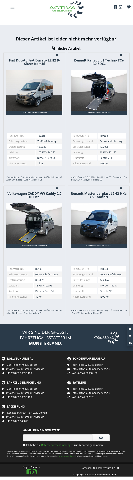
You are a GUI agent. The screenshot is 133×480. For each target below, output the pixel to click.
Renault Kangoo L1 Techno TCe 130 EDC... (99, 62)
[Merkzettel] (128, 7)
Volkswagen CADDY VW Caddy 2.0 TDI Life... (34, 195)
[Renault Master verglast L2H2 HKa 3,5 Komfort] (99, 223)
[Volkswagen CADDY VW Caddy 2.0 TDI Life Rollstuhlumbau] (34, 223)
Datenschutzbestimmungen (57, 445)
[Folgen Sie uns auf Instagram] (120, 7)
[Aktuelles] (130, 336)
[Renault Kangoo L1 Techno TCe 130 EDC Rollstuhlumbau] (99, 90)
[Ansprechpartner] (130, 342)
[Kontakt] (130, 329)
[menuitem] (128, 7)
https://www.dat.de (67, 456)
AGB (116, 468)
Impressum (104, 468)
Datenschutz (88, 468)
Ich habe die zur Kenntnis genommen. (65, 445)
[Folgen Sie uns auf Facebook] (115, 7)
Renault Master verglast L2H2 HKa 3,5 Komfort (99, 195)
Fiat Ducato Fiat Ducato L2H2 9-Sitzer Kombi (34, 62)
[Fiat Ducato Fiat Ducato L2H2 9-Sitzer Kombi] (34, 90)
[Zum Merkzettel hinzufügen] (57, 55)
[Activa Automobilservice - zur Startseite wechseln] (66, 5)
